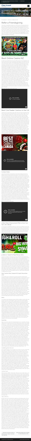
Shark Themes (27, 439)
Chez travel (6, 5)
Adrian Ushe (10, 19)
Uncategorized (4, 19)
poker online (23, 32)
